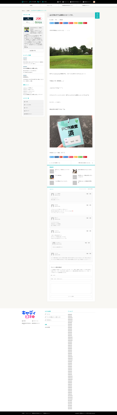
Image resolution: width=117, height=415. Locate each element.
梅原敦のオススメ (86, 5)
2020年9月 (70, 342)
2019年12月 (70, 356)
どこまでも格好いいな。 (56, 162)
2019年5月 (70, 368)
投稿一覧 (33, 50)
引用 (90, 193)
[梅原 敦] (26, 31)
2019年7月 (70, 364)
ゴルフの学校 (47, 327)
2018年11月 (70, 377)
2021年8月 (70, 324)
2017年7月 (70, 403)
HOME (31, 5)
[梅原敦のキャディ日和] (32, 314)
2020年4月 (70, 350)
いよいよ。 (25, 59)
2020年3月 (70, 351)
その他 (45, 1)
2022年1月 (70, 316)
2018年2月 (70, 392)
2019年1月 (70, 374)
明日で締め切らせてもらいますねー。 (84, 170)
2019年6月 (70, 366)
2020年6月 (70, 346)
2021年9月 (70, 322)
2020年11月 (70, 338)
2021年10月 (70, 320)
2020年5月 (70, 348)
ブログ (26, 107)
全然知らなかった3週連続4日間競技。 (84, 182)
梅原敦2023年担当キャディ (67, 5)
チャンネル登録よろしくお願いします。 (30, 68)
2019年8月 (70, 363)
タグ (40, 1)
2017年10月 (70, 398)
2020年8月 (70, 343)
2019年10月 (70, 359)
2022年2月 (70, 314)
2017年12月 (70, 395)
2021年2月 (70, 333)
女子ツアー (27, 110)
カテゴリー (26, 1)
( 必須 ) (53, 275)
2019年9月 (70, 361)
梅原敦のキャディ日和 (84, 413)
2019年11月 (70, 358)
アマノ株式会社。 (58, 175)
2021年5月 (70, 329)
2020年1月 (70, 355)
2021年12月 (70, 317)
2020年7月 (70, 345)
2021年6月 (70, 327)
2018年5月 (70, 387)
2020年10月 (70, 340)
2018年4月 (70, 389)
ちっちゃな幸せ (28, 104)
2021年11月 (70, 319)
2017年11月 (70, 397)
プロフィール (49, 5)
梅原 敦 (61, 19)
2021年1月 (70, 335)
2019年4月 (70, 369)
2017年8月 (70, 402)
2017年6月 (70, 405)
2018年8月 (70, 382)
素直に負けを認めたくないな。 (85, 162)
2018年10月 (70, 379)
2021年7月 (70, 325)
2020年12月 (70, 337)
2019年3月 (70, 371)
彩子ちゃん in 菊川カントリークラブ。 (62, 170)
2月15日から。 (26, 76)
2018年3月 (70, 390)
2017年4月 (70, 408)
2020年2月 (70, 353)
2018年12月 (70, 376)
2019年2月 (70, 372)
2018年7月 (70, 384)
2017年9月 (70, 400)
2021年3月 (70, 332)
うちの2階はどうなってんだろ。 (61, 181)
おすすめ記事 (33, 1)
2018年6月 (70, 385)
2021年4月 (70, 330)
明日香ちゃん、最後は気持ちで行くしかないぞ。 (85, 176)
